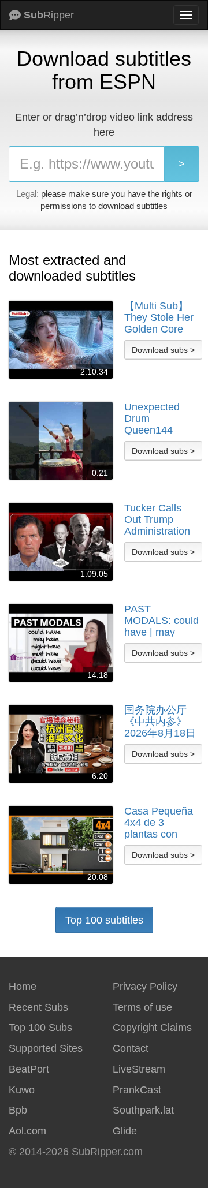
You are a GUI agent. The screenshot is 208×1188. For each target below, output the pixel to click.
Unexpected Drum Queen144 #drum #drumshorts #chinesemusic (158, 418)
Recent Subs (38, 1007)
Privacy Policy (145, 986)
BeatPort (29, 1069)
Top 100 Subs (40, 1027)
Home (22, 986)
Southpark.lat (143, 1110)
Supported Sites (46, 1048)
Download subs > (163, 349)
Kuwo (22, 1090)
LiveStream (139, 1069)
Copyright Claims (152, 1027)
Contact (130, 1048)
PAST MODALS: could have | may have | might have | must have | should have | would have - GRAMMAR (161, 620)
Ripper (49, 15)
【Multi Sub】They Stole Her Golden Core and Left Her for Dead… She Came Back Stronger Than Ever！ (160, 317)
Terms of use (142, 1007)
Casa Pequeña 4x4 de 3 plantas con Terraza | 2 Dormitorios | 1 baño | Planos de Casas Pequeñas (158, 822)
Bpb (18, 1110)
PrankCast (137, 1090)
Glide (125, 1131)
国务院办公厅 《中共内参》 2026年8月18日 (160, 721)
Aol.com (27, 1131)
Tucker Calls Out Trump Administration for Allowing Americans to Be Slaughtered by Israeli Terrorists (160, 519)
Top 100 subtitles (104, 920)
